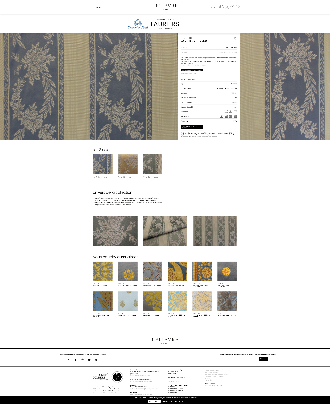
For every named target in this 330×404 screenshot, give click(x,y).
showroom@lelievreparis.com (141, 381)
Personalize (167, 401)
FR (212, 7)
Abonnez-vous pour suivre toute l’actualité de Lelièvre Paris (248, 354)
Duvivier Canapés (115, 393)
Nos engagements (212, 370)
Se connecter (185, 65)
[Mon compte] (227, 7)
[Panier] (238, 7)
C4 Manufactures (99, 389)
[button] (103, 166)
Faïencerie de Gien (99, 393)
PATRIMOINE (231, 47)
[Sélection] (232, 7)
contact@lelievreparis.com (140, 375)
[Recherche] (221, 7)
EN (215, 7)
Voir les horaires (173, 381)
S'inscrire (263, 359)
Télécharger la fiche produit (189, 127)
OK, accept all (154, 401)
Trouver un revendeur (188, 74)
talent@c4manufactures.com (141, 394)
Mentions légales (211, 372)
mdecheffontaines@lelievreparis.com (144, 389)
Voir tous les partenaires (214, 385)
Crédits (207, 378)
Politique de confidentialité (214, 376)
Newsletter (209, 380)
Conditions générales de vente (216, 374)
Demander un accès (199, 65)
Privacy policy (179, 401)
